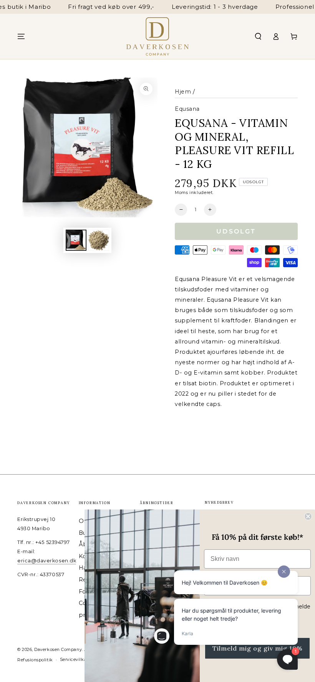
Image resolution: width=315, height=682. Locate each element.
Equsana (187, 108)
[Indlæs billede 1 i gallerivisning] (76, 240)
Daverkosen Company (58, 649)
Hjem (183, 91)
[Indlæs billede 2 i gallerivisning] (98, 240)
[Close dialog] (308, 516)
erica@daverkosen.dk (46, 561)
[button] (258, 36)
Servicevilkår (74, 659)
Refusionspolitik (35, 659)
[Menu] (21, 36)
